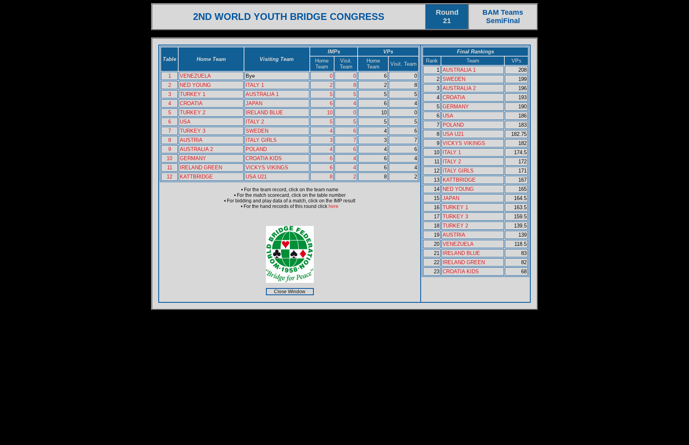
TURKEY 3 (192, 131)
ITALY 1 (255, 85)
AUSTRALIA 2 (196, 149)
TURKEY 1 (192, 94)
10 (330, 113)
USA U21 (256, 177)
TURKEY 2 (192, 113)
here (334, 206)
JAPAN (254, 103)
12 (169, 177)
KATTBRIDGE (196, 177)
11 (169, 168)
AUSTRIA (191, 140)
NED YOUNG (195, 85)
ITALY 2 (255, 122)
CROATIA (191, 103)
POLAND (256, 149)
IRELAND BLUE (264, 113)
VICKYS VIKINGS (267, 168)
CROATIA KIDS (264, 158)
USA (185, 122)
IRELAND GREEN (201, 168)
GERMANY (193, 158)
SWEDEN (257, 131)
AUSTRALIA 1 (262, 94)
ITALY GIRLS (261, 140)
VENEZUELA (195, 76)
